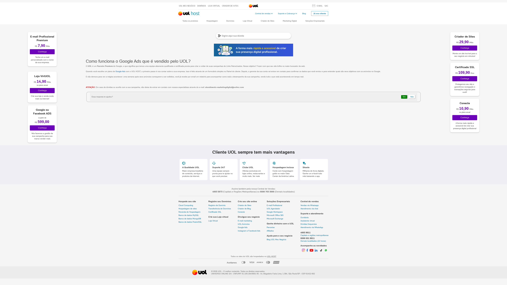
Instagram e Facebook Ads (249, 231)
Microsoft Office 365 (275, 215)
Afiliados (270, 231)
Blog (304, 13)
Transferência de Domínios (219, 209)
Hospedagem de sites (188, 209)
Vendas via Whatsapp (310, 205)
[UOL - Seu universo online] (253, 6)
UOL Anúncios (244, 224)
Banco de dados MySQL (189, 215)
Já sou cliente (319, 13)
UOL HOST (271, 256)
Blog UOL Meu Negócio (276, 239)
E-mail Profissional (274, 205)
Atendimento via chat (309, 209)
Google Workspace (275, 212)
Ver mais (256, 176)
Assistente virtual (308, 221)
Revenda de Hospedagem (189, 212)
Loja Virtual (214, 6)
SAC (326, 6)
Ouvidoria (305, 217)
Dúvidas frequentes (309, 224)
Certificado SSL (214, 212)
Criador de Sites (230, 6)
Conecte (241, 212)
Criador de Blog (244, 209)
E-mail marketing (245, 221)
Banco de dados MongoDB (190, 219)
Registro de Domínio (217, 205)
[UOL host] (188, 13)
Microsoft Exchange (275, 219)
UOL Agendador (273, 209)
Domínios (201, 6)
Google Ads (120, 71)
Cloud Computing (186, 205)
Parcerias (271, 227)
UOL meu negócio (187, 6)
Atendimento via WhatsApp (312, 227)
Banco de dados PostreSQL (190, 222)
